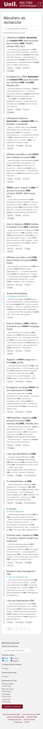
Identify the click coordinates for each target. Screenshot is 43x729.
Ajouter (6, 668)
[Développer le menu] (40, 4)
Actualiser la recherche (12, 706)
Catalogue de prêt (15, 719)
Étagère (15, 661)
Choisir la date (6, 686)
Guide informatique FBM (15, 717)
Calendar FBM (31, 717)
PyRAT (26, 722)
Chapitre (16, 658)
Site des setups (29, 719)
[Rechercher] (6, 28)
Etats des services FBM (31, 714)
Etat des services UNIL (11, 714)
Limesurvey (18, 722)
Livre (6, 661)
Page (6, 658)
